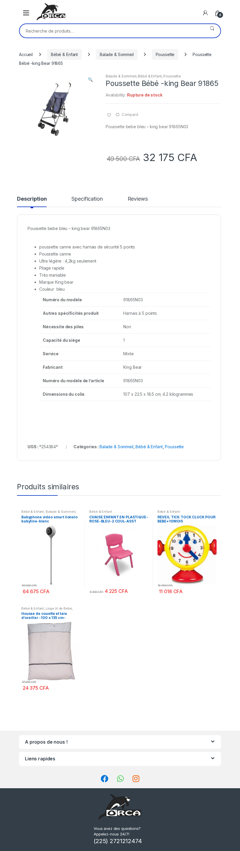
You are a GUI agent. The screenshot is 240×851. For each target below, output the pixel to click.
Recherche (212, 31)
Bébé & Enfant (64, 54)
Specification (86, 199)
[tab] (32, 201)
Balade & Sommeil (117, 54)
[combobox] (112, 31)
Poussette (165, 54)
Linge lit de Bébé (59, 608)
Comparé (130, 114)
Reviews (138, 199)
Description (32, 199)
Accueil (26, 54)
